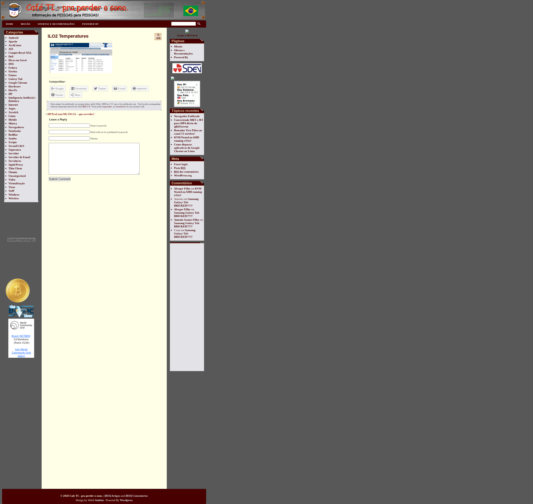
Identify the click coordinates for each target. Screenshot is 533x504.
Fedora (13, 67)
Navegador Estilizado (187, 116)
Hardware (15, 86)
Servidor (14, 153)
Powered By (90, 24)
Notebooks (15, 131)
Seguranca (15, 149)
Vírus (12, 187)
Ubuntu (13, 172)
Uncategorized (17, 175)
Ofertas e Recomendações (56, 24)
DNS (11, 64)
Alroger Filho (182, 188)
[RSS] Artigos (112, 495)
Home (9, 24)
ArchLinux (15, 45)
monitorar (121, 106)
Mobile (13, 119)
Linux (12, 116)
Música (13, 123)
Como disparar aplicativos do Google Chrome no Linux (187, 148)
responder (107, 106)
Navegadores (16, 127)
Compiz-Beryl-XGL (20, 52)
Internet (13, 104)
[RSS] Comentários (137, 495)
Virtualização (17, 183)
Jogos (12, 108)
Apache (13, 41)
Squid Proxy (16, 164)
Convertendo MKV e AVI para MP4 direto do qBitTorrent (188, 123)
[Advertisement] (186, 307)
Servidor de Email (19, 157)
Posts (180, 168)
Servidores (15, 160)
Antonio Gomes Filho (186, 219)
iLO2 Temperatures (68, 36)
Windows (14, 194)
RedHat (13, 134)
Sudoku (99, 500)
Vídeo (12, 179)
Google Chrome (18, 82)
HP (10, 93)
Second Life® (16, 145)
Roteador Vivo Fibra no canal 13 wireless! (188, 132)
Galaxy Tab (15, 78)
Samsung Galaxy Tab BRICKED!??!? (186, 202)
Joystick (13, 112)
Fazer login (181, 164)
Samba (13, 138)
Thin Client (15, 168)
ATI (11, 49)
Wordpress (126, 500)
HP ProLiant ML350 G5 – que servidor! (70, 114)
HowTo (13, 90)
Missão (25, 24)
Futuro (13, 75)
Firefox (13, 71)
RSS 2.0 (86, 106)
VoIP (11, 190)
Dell (11, 56)
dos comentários (186, 171)
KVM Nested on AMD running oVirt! (186, 139)
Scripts (13, 142)
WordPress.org (183, 175)
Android (13, 37)
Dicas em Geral (18, 60)
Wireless (14, 198)
